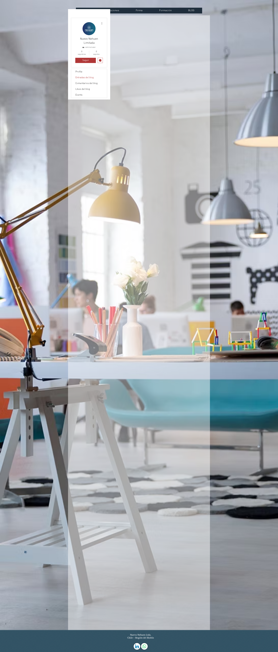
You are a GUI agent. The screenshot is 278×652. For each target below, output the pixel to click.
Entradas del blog (84, 77)
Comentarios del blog (86, 83)
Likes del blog (82, 89)
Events (78, 95)
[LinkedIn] (137, 646)
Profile (78, 71)
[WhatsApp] (144, 646)
